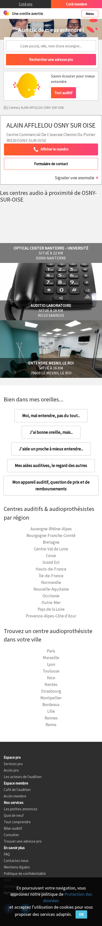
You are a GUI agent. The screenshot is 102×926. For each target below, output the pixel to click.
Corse (51, 555)
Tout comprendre (17, 821)
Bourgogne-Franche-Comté (51, 535)
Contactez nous (16, 860)
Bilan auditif (13, 828)
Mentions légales (17, 867)
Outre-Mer (51, 602)
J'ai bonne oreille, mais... (51, 432)
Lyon (51, 664)
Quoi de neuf (14, 815)
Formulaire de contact (51, 163)
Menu (90, 13)
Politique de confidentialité (25, 873)
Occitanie (51, 596)
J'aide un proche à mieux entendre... (51, 449)
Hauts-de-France (51, 569)
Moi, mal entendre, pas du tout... (51, 415)
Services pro (13, 763)
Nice (51, 677)
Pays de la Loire (51, 609)
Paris (51, 651)
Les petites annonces (20, 809)
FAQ (7, 854)
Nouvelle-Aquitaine (51, 589)
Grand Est (51, 562)
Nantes (51, 684)
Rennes (51, 718)
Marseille (51, 657)
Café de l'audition (17, 789)
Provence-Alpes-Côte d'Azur (51, 616)
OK (81, 914)
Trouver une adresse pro (23, 841)
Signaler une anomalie (74, 177)
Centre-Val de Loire (51, 549)
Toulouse (51, 671)
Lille (51, 711)
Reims (51, 724)
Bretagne (51, 542)
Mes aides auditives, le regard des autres (51, 465)
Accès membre (15, 796)
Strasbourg (51, 691)
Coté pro (25, 4)
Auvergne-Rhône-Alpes (51, 529)
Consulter (11, 834)
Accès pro (11, 770)
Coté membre (76, 4)
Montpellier (51, 698)
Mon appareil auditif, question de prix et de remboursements (51, 485)
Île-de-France (51, 575)
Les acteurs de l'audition (23, 776)
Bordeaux (51, 704)
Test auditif (63, 92)
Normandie (51, 582)
